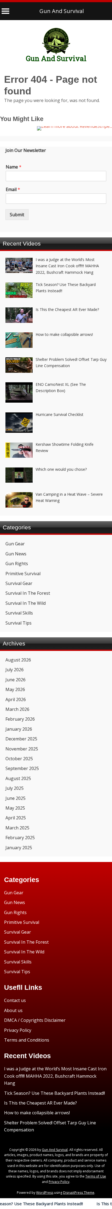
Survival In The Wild (25, 603)
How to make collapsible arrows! (37, 1113)
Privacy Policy (17, 1030)
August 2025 (18, 778)
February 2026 (20, 719)
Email (13, 189)
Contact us (15, 1000)
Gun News (15, 554)
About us (13, 1010)
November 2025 (21, 749)
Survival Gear (18, 583)
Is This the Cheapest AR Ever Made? (40, 1103)
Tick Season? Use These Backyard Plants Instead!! (54, 1093)
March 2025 (17, 828)
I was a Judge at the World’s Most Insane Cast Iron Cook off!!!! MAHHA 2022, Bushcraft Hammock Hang (55, 1076)
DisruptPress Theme (78, 1192)
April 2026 (15, 699)
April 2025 (15, 818)
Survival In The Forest (27, 593)
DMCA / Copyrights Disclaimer (35, 1020)
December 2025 (21, 739)
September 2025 (22, 768)
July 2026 (14, 670)
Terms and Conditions (26, 1040)
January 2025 (18, 848)
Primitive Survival (23, 574)
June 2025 (15, 798)
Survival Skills (19, 613)
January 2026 (18, 729)
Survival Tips (18, 623)
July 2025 (14, 788)
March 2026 (17, 709)
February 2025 (20, 838)
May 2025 (15, 808)
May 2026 (15, 689)
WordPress (44, 1192)
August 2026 (18, 660)
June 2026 (15, 680)
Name (13, 167)
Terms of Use (95, 1176)
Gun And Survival (61, 11)
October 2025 (19, 759)
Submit (17, 215)
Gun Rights (16, 564)
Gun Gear (15, 544)
